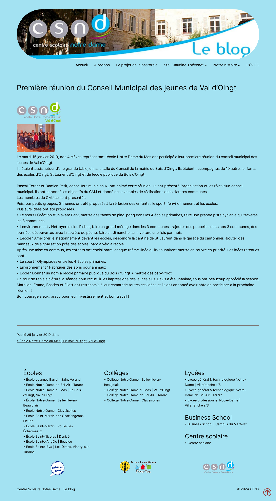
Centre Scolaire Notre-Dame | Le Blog (46, 489)
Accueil (82, 65)
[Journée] (36, 151)
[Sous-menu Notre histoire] (239, 65)
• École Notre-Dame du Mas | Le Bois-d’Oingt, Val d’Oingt (61, 341)
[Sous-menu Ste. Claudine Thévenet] (206, 65)
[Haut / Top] (267, 492)
